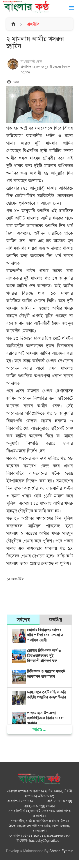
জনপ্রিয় (55, 620)
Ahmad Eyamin (61, 851)
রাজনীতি (32, 24)
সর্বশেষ (23, 620)
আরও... (39, 729)
